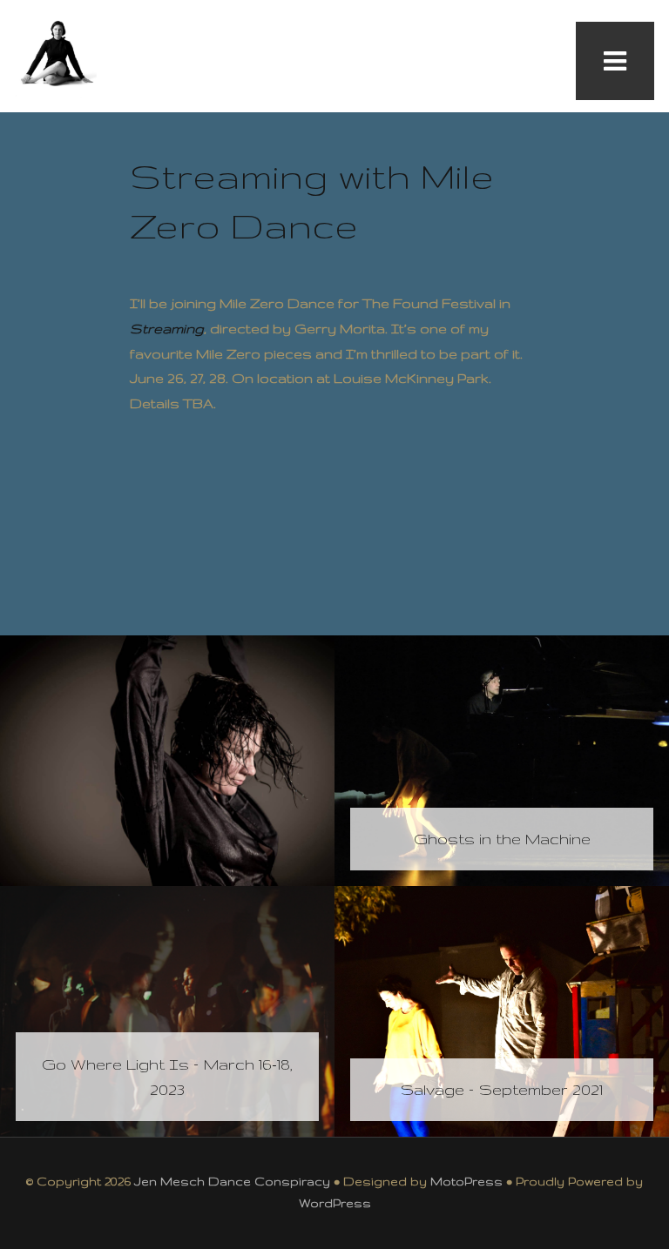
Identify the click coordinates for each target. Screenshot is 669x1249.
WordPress (335, 1203)
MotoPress (466, 1181)
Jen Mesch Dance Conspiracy (232, 1181)
